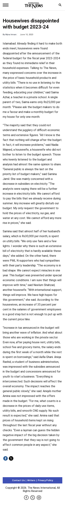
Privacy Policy (45, 480)
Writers (31, 480)
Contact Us (18, 480)
